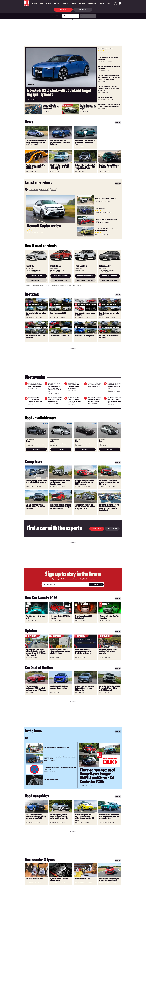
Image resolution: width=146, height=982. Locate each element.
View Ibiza (85, 449)
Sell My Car (83, 9)
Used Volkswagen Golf (109, 280)
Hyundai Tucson (55, 266)
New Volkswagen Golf (109, 276)
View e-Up (61, 449)
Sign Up (95, 584)
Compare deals (97, 528)
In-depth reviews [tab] (34, 189)
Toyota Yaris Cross (81, 266)
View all (118, 122)
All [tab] (26, 189)
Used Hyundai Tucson (61, 280)
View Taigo (36, 449)
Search (115, 4)
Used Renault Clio (36, 280)
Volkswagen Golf (104, 266)
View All (118, 631)
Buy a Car (63, 9)
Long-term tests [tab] (44, 189)
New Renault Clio (36, 276)
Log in (120, 4)
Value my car (112, 528)
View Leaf (109, 449)
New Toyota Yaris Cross (85, 276)
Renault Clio (30, 266)
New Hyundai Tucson (61, 276)
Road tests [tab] (53, 189)
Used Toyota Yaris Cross (85, 280)
